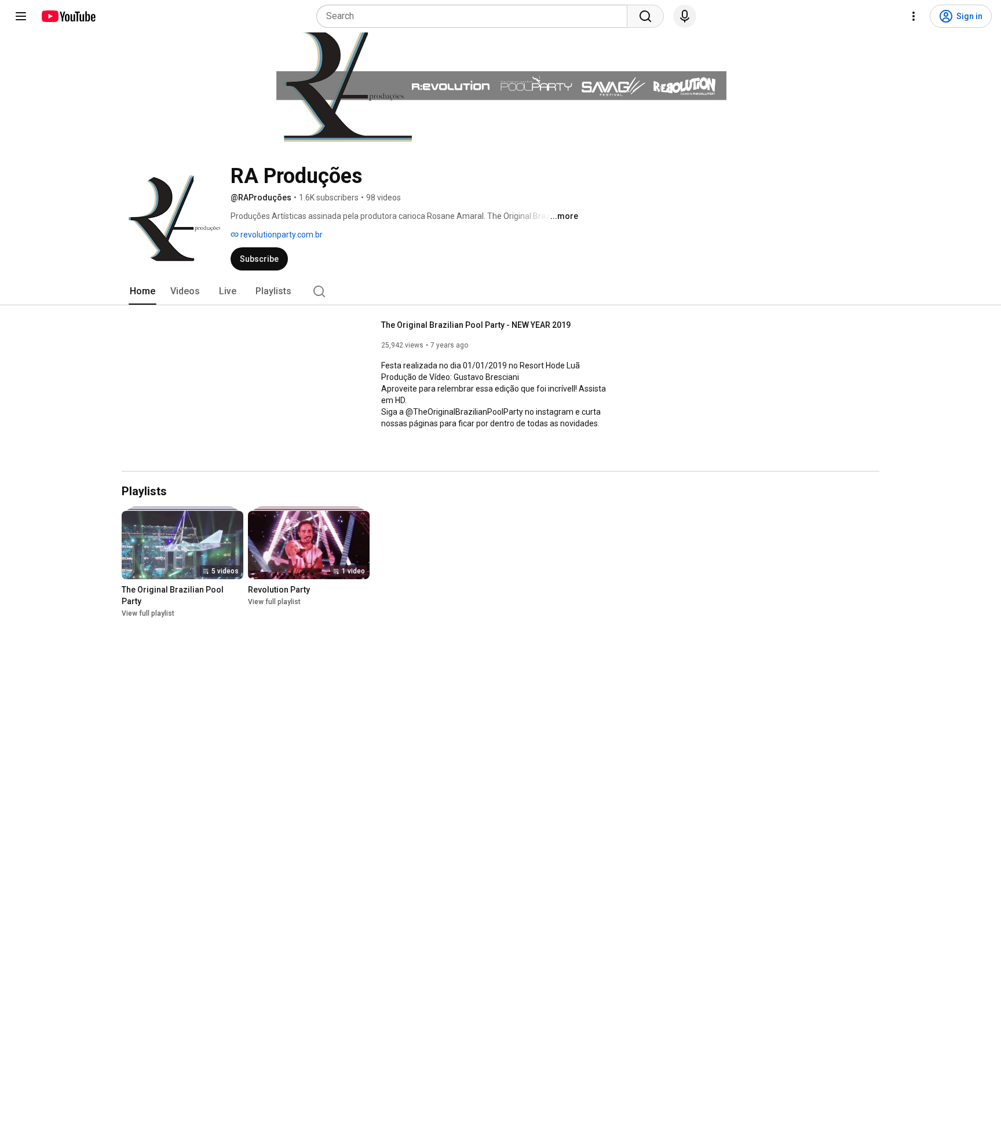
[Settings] (913, 16)
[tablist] (500, 291)
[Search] (645, 16)
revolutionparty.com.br (281, 234)
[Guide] (21, 16)
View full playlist (148, 613)
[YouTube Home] (68, 16)
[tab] (142, 291)
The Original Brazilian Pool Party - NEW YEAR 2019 (476, 325)
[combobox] (475, 16)
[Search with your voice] (684, 16)
